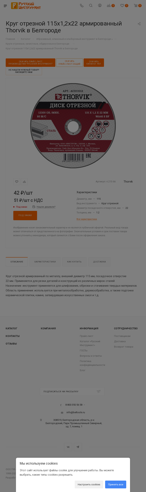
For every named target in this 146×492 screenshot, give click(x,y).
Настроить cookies (89, 484)
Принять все (115, 484)
